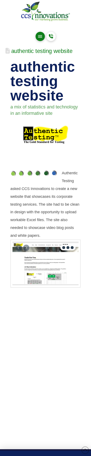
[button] (40, 36)
